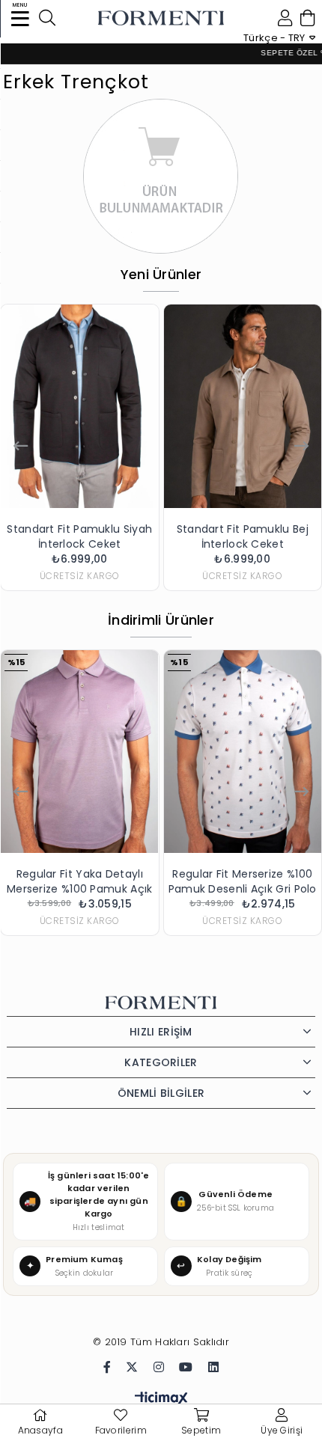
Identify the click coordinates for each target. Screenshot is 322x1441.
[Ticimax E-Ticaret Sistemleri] (161, 1399)
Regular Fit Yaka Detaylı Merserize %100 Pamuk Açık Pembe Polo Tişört (80, 881)
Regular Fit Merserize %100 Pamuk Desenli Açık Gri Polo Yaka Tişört (242, 881)
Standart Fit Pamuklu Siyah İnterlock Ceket (79, 536)
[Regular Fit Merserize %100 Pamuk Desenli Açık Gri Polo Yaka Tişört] (243, 752)
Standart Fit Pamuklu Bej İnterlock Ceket (243, 536)
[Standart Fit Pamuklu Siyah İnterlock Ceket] (80, 406)
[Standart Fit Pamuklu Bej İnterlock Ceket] (243, 406)
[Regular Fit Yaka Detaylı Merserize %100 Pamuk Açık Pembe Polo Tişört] (80, 752)
